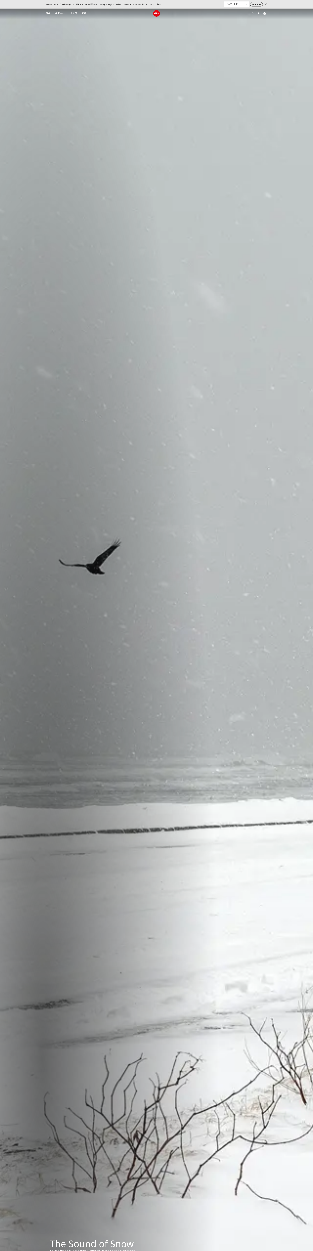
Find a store (264, 13)
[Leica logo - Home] (156, 13)
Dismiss (265, 4)
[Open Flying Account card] (258, 13)
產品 (48, 13)
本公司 (73, 13)
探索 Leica (60, 13)
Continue (256, 4)
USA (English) (232, 4)
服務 (84, 13)
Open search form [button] (252, 13)
